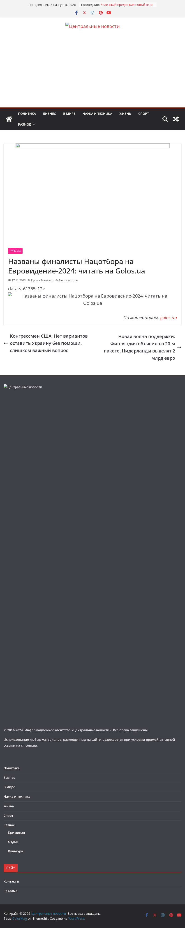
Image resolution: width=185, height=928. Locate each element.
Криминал (16, 832)
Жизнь (125, 113)
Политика (27, 113)
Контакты (11, 881)
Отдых (13, 842)
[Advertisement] (92, 73)
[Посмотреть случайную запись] (176, 119)
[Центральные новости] (9, 119)
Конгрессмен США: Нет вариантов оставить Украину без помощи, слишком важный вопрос (49, 343)
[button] (33, 124)
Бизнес (49, 113)
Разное (24, 124)
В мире (69, 113)
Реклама (10, 891)
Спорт (143, 113)
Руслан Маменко (42, 280)
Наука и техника (97, 113)
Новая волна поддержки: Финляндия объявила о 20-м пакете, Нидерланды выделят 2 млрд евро (139, 347)
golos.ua (168, 317)
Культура (15, 251)
